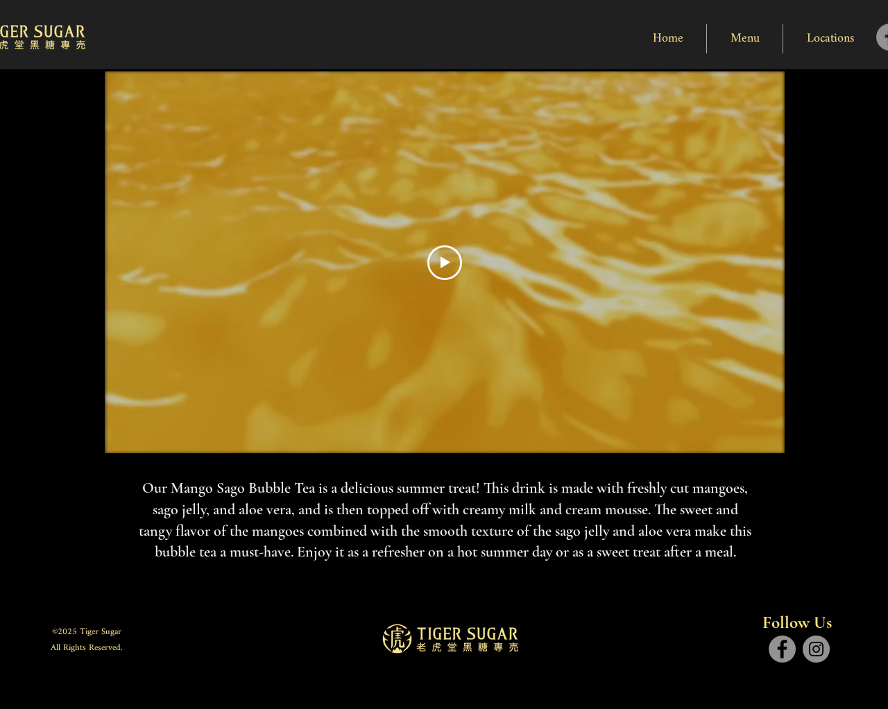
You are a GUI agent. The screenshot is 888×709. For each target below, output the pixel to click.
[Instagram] (816, 649)
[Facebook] (782, 649)
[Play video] (444, 262)
